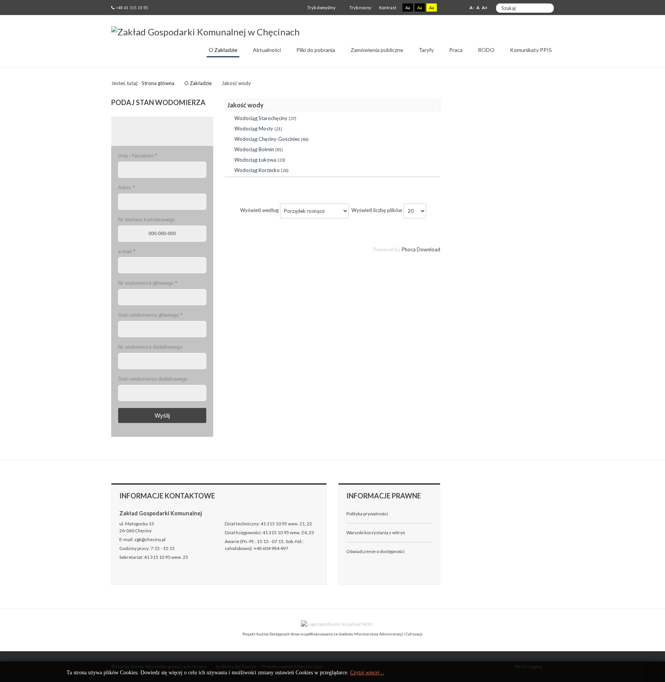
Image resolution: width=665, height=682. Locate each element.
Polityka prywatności (367, 514)
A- (472, 7)
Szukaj (545, 8)
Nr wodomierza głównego (147, 283)
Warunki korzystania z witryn (375, 532)
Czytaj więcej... (367, 672)
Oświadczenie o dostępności (375, 551)
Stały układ (448, 7)
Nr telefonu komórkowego (146, 219)
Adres (126, 188)
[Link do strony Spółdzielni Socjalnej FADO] (337, 624)
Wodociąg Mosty (253, 128)
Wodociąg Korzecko (257, 170)
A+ (485, 7)
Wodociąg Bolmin (254, 149)
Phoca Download (421, 249)
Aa (407, 7)
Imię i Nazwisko (137, 156)
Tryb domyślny (321, 7)
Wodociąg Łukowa (255, 160)
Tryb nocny (360, 7)
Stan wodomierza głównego (150, 315)
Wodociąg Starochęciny (260, 118)
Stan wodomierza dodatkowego (152, 379)
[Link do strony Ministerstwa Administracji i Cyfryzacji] (292, 624)
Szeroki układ (456, 7)
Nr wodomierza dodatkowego (150, 347)
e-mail (126, 251)
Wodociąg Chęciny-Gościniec (267, 139)
